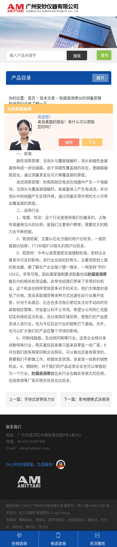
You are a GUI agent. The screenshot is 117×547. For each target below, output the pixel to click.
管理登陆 (42, 513)
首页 (31, 98)
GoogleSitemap (60, 513)
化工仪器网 (27, 513)
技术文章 (47, 98)
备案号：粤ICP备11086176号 (84, 506)
